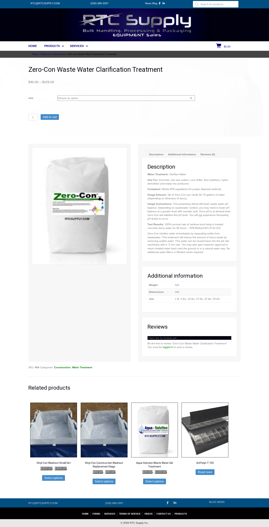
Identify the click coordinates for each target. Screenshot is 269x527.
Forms (96, 514)
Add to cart (50, 117)
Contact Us (163, 514)
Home (32, 45)
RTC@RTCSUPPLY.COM (45, 3)
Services (77, 45)
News (148, 3)
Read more (205, 472)
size (30, 97)
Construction (59, 54)
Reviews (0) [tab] (208, 154)
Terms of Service (130, 514)
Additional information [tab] (182, 154)
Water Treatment (82, 367)
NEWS (221, 502)
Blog (154, 3)
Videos (148, 514)
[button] (63, 46)
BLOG (212, 502)
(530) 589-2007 (99, 3)
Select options (53, 478)
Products (52, 45)
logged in (168, 347)
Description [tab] (156, 154)
